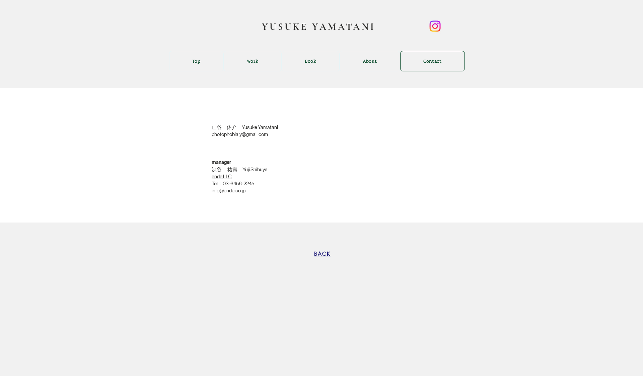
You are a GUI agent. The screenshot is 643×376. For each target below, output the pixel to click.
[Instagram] (435, 26)
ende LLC (222, 176)
